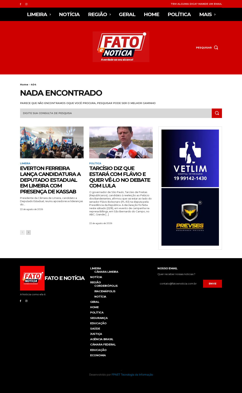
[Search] (217, 113)
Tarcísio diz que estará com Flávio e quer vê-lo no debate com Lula (119, 177)
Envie (212, 283)
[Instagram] (26, 4)
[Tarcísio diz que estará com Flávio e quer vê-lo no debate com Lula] (121, 142)
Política (95, 163)
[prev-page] (22, 232)
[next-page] (28, 232)
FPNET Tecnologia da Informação (132, 374)
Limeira (25, 163)
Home (24, 84)
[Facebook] (20, 4)
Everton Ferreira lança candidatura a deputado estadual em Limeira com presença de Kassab (50, 180)
